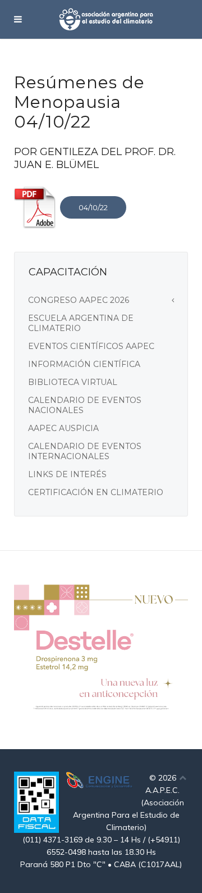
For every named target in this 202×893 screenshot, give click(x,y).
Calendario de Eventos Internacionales (84, 451)
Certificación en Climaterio (95, 492)
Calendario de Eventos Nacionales (84, 405)
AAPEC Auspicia (63, 428)
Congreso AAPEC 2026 (78, 300)
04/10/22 (93, 207)
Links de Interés (67, 474)
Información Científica (84, 364)
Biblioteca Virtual (72, 382)
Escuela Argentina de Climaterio (81, 323)
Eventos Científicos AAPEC (91, 346)
